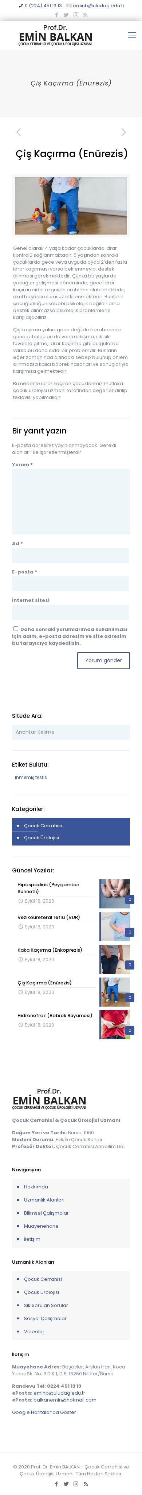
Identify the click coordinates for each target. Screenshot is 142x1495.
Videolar (34, 1331)
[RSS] (85, 15)
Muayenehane (41, 1226)
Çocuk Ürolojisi (41, 837)
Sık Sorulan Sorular (46, 1305)
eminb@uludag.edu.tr (99, 5)
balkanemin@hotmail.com (64, 1399)
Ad (17, 543)
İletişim (32, 1239)
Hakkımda (36, 1186)
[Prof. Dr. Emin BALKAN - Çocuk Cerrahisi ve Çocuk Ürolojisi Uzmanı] (71, 35)
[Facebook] (57, 15)
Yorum (22, 464)
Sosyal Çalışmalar (45, 1318)
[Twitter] (66, 15)
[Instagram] (76, 15)
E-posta (24, 571)
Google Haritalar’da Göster (44, 1412)
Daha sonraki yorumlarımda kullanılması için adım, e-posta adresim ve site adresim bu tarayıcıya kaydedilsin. (69, 636)
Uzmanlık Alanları (44, 1199)
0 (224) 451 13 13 (43, 5)
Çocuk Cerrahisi (43, 825)
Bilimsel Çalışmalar (46, 1213)
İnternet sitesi (31, 600)
